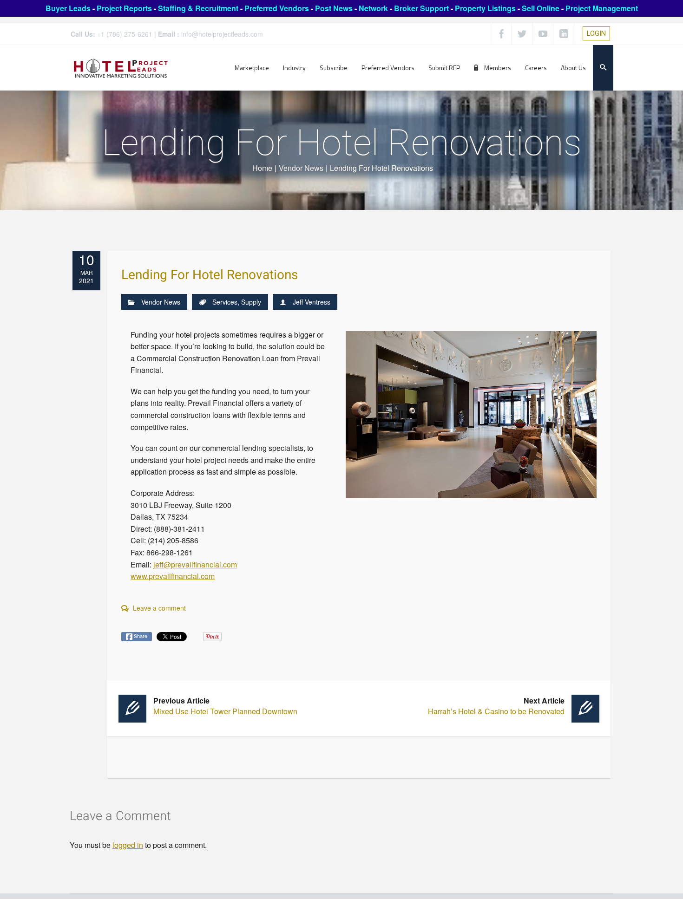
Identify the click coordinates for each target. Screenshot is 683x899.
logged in (127, 845)
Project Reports (124, 8)
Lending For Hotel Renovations (209, 275)
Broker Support (421, 8)
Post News (334, 8)
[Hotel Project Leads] (121, 67)
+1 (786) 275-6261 (124, 34)
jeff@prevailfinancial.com (195, 564)
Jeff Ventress (311, 301)
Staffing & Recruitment (198, 8)
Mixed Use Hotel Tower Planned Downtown (225, 706)
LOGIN (596, 33)
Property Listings (485, 8)
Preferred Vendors (276, 8)
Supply (251, 301)
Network (373, 8)
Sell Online (540, 8)
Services (224, 301)
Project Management (601, 8)
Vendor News (301, 168)
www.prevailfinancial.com (173, 576)
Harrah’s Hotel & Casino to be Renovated (496, 706)
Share (139, 635)
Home (262, 168)
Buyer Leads (68, 8)
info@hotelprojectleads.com (222, 34)
